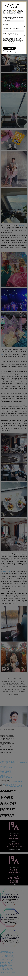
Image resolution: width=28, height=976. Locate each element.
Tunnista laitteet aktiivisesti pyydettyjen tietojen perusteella (11, 35)
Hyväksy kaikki (9, 48)
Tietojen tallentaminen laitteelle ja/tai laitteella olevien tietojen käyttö (13, 24)
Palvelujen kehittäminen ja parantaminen (10, 28)
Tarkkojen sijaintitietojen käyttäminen (10, 33)
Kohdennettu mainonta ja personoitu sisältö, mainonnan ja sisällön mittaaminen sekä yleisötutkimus (13, 26)
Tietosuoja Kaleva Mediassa (9, 43)
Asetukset (9, 51)
